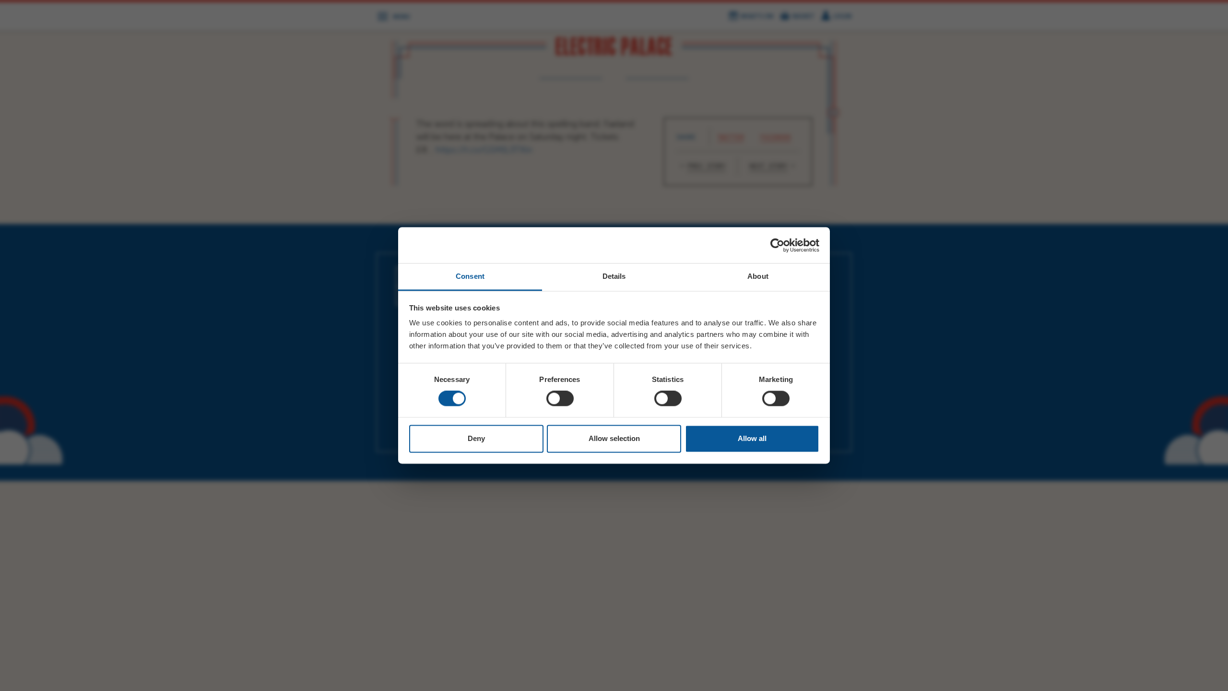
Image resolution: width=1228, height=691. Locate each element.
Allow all (752, 438)
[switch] (560, 398)
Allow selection (614, 438)
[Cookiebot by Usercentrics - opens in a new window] (777, 245)
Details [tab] (614, 276)
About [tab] (757, 276)
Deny (476, 438)
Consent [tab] (470, 276)
